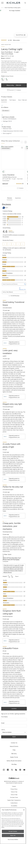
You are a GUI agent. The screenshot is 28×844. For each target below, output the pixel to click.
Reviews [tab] (9, 198)
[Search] (25, 3)
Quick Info (4, 100)
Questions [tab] (18, 198)
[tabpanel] (14, 456)
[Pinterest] (20, 770)
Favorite (11, 90)
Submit (14, 736)
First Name (4, 716)
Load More (14, 708)
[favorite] (22, 148)
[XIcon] (12, 770)
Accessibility (14, 805)
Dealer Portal (14, 757)
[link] (11, 231)
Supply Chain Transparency (14, 800)
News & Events (14, 746)
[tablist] (14, 198)
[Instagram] (4, 770)
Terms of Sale (14, 794)
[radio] (2, 79)
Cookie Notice (14, 803)
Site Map (14, 764)
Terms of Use (14, 791)
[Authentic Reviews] (6, 208)
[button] (4, 244)
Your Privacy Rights (13, 839)
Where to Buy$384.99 (14, 85)
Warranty (14, 753)
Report (16, 576)
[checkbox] (2, 79)
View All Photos (21, 35)
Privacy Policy (14, 789)
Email (2, 723)
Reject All (12, 835)
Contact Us (14, 743)
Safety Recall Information (14, 761)
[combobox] (25, 3)
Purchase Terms (14, 797)
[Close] (24, 810)
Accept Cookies (13, 831)
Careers (14, 786)
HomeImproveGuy (7, 531)
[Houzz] (16, 770)
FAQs (14, 750)
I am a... (3, 729)
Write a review (16, 40)
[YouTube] (24, 770)
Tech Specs (12, 100)
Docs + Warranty (23, 100)
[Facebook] (8, 770)
